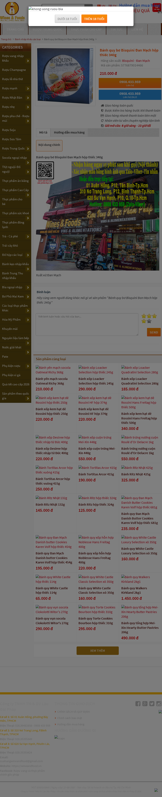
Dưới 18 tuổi (67, 19)
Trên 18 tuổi (94, 19)
